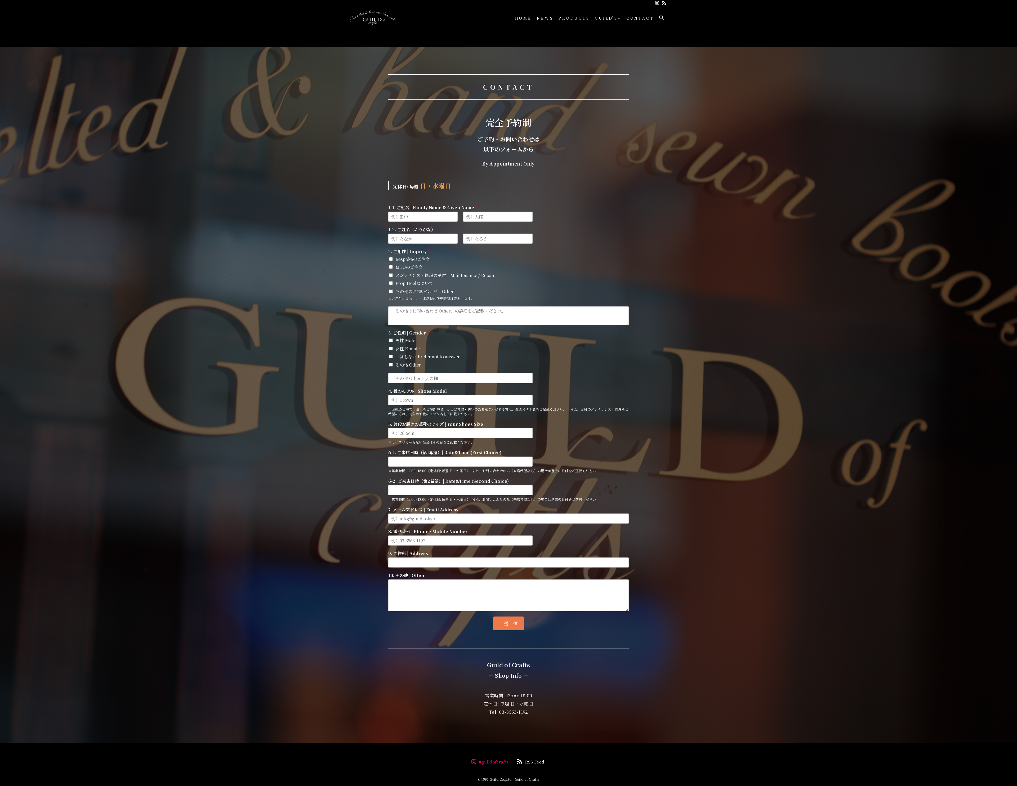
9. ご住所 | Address (409, 553)
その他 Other (408, 365)
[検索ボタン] (661, 18)
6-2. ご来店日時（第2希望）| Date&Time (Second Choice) (450, 481)
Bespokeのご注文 (412, 259)
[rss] (664, 3)
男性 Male (405, 340)
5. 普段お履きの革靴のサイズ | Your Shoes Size (435, 424)
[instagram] (657, 3)
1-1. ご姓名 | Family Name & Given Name (432, 208)
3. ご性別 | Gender (408, 333)
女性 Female (407, 349)
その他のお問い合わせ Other (424, 291)
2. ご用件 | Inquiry (409, 251)
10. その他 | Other (406, 575)
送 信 (510, 623)
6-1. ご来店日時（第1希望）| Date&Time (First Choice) (446, 452)
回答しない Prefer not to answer (427, 357)
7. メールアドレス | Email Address (425, 510)
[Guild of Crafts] (372, 18)
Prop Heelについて (414, 283)
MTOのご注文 (409, 267)
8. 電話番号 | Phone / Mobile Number (429, 531)
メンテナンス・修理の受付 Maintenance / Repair (445, 275)
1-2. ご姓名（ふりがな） (411, 230)
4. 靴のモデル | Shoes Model (417, 391)
